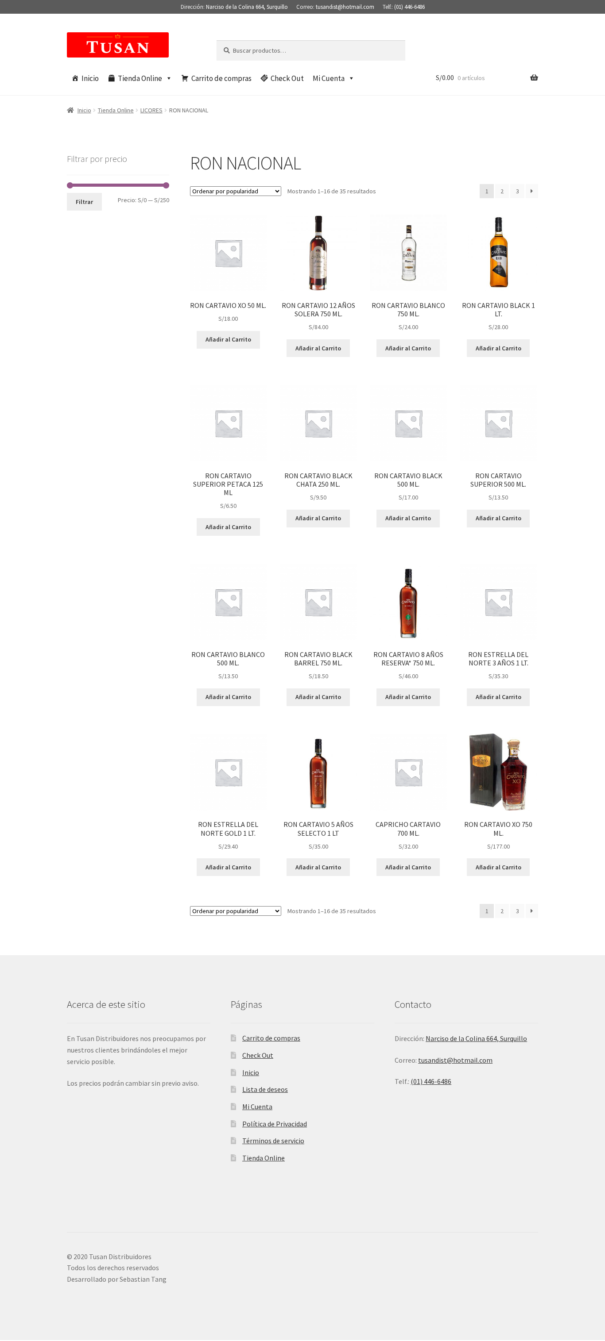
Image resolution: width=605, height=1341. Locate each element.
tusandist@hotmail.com (345, 7)
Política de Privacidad (274, 1123)
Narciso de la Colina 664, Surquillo (247, 7)
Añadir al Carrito (228, 339)
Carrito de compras (221, 78)
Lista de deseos (265, 1089)
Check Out (287, 78)
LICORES (151, 110)
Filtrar (84, 202)
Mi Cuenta (329, 78)
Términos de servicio (273, 1140)
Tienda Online (140, 78)
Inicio (90, 78)
